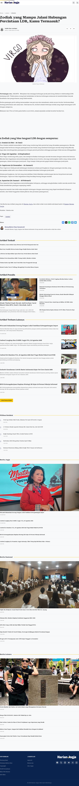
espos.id (29, 760)
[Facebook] (57, 762)
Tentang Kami (4, 760)
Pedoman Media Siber (6, 763)
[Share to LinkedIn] (72, 222)
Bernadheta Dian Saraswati (15, 227)
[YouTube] (68, 762)
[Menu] (1, 3)
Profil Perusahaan (5, 768)
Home (1, 13)
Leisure (7, 13)
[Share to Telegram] (75, 222)
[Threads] (72, 762)
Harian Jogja (28, 204)
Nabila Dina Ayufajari (11, 28)
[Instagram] (65, 762)
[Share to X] (66, 222)
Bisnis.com (30, 763)
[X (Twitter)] (61, 762)
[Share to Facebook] (63, 222)
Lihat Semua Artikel (6, 400)
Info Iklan (3, 774)
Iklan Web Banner (5, 771)
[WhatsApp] (76, 762)
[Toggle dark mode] (77, 2)
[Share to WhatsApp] (69, 222)
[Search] (73, 2)
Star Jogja (30, 766)
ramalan (7, 216)
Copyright (3, 766)
